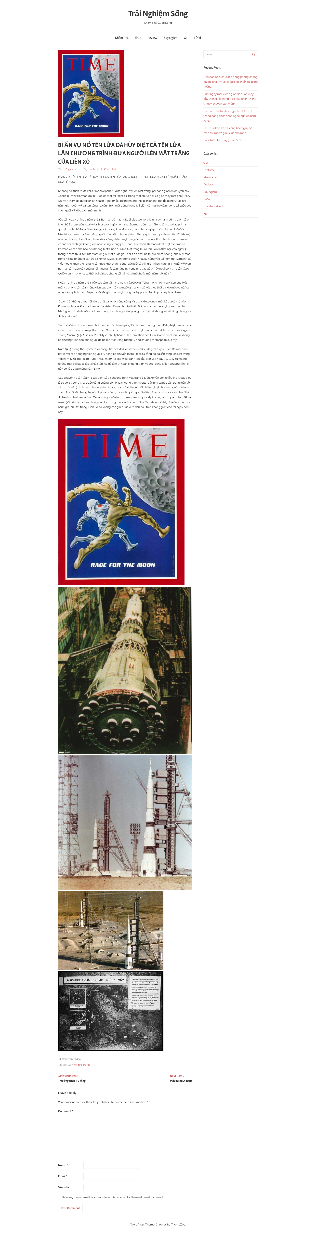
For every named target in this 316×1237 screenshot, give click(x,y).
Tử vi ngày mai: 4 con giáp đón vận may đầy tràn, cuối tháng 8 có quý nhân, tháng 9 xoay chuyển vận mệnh (229, 98)
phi (80, 1064)
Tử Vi (197, 38)
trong (86, 1064)
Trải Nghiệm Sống (158, 14)
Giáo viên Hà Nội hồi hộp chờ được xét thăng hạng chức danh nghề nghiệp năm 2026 (229, 116)
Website (63, 1187)
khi (75, 1064)
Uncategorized (213, 206)
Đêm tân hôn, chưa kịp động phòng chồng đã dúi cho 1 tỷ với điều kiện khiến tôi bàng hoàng (230, 81)
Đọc (138, 38)
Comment (65, 1111)
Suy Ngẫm (170, 38)
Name (63, 1165)
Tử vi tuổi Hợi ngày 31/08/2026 (223, 140)
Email (62, 1176)
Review (152, 38)
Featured (209, 170)
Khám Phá (122, 38)
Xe (185, 38)
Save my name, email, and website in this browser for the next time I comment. (113, 1197)
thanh (91, 169)
